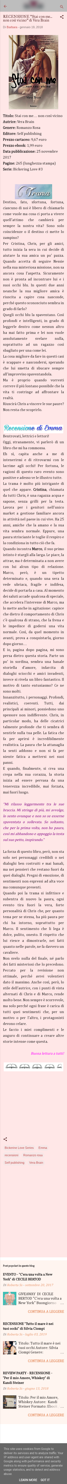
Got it (45, 1480)
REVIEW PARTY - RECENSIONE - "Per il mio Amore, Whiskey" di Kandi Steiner (27, 1378)
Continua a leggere (46, 1312)
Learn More (28, 1480)
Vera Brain (36, 1162)
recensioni (11, 1155)
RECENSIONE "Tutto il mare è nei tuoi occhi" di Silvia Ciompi (28, 1326)
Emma (43, 1147)
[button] (62, 17)
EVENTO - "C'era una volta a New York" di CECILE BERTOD (27, 1277)
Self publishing (14, 1162)
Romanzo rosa (33, 1155)
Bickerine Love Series (19, 1147)
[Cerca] (62, 7)
